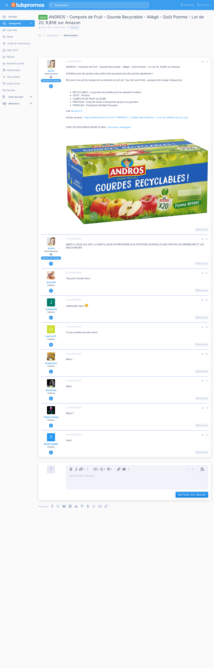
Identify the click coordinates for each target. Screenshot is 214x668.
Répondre (203, 229)
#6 (207, 354)
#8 (207, 408)
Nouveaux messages (119, 127)
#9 (207, 435)
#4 (206, 300)
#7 (207, 381)
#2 (207, 239)
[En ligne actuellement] (50, 67)
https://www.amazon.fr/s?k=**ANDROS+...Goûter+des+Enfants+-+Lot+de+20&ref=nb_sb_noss (136, 117)
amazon (74, 27)
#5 (207, 327)
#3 (206, 273)
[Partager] (202, 61)
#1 (207, 61)
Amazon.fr (76, 110)
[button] (6, 5)
